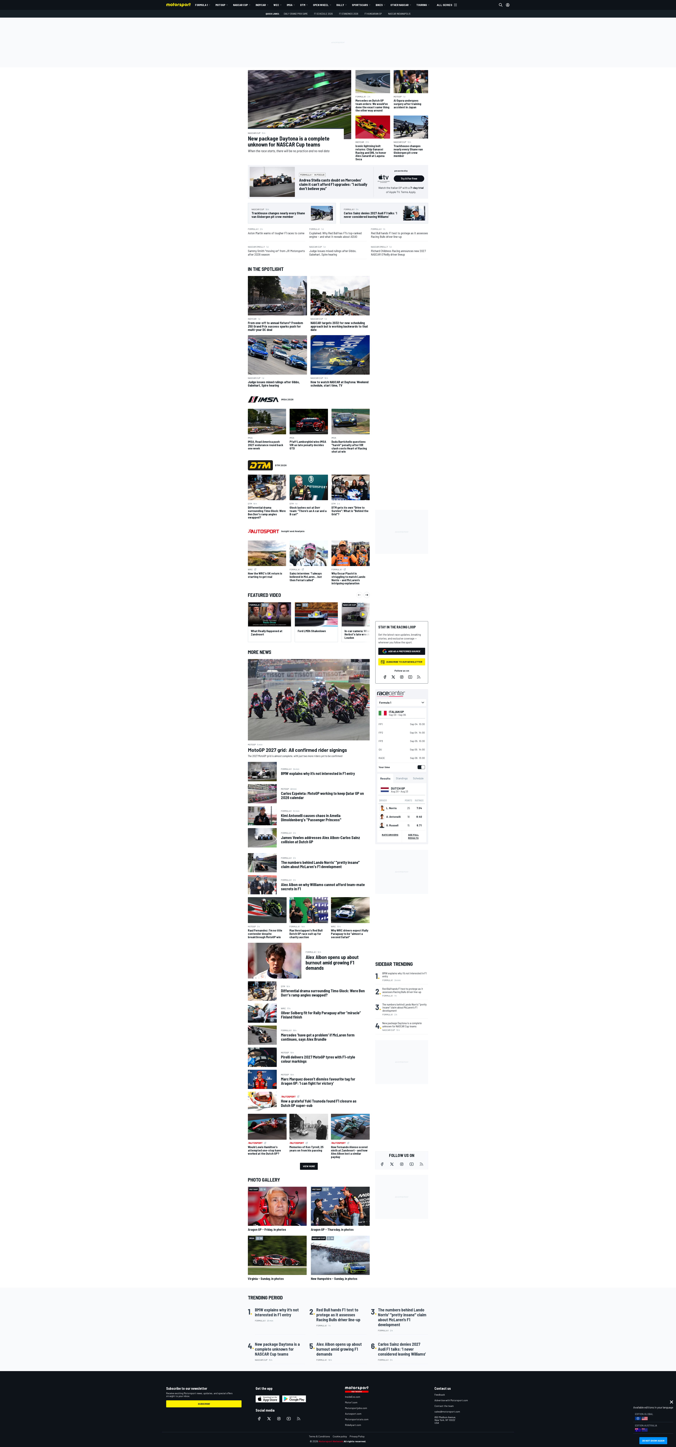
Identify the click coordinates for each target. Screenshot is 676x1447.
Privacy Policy (357, 1436)
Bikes (379, 5)
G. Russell (392, 825)
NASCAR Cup (240, 5)
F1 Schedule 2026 (323, 13)
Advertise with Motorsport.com (451, 1400)
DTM (302, 5)
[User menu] (507, 4)
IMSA (289, 5)
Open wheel (321, 5)
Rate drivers (390, 834)
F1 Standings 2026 (348, 13)
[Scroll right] (367, 595)
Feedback (439, 1394)
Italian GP (396, 711)
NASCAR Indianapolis (399, 13)
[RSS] (418, 677)
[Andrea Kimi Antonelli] (382, 816)
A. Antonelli (393, 816)
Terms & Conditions (319, 1436)
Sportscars (360, 5)
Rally (340, 5)
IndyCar (261, 5)
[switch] (420, 767)
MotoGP (220, 5)
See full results (413, 836)
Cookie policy (340, 1436)
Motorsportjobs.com (356, 1407)
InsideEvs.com (352, 1396)
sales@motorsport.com (447, 1411)
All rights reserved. (355, 1441)
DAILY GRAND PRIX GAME (296, 13)
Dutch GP (398, 788)
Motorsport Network (331, 1441)
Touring (421, 5)
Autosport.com (353, 1413)
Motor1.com (351, 1402)
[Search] (500, 4)
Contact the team (444, 1405)
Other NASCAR (399, 5)
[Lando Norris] (382, 808)
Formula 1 (201, 5)
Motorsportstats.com (356, 1419)
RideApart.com (353, 1424)
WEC (276, 5)
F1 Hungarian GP (373, 13)
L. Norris (391, 808)
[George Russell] (382, 825)
